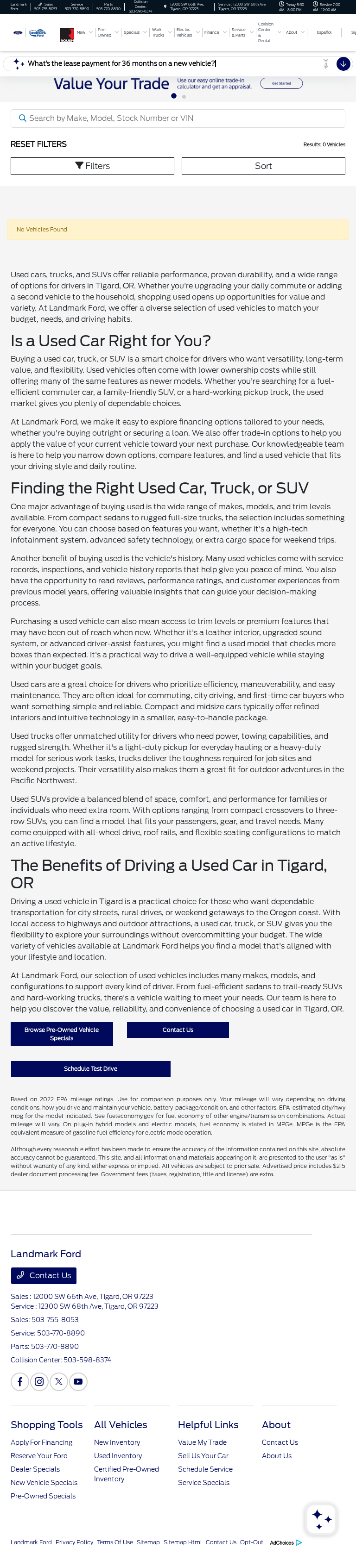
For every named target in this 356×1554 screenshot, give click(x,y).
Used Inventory (118, 1456)
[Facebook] (20, 1382)
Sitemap (148, 1542)
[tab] (174, 96)
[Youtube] (78, 1382)
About (276, 1424)
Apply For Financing (41, 1442)
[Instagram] (39, 1382)
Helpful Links (208, 1424)
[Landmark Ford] (36, 31)
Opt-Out (251, 1542)
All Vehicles (120, 1424)
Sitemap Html (183, 1542)
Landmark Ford (31, 1542)
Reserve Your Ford (39, 1456)
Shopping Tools (47, 1424)
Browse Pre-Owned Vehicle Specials (62, 1034)
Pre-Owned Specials (43, 1496)
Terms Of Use (115, 1542)
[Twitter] (59, 1382)
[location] (165, 7)
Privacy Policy (74, 1542)
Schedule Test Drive (90, 1068)
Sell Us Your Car (203, 1456)
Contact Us (178, 1029)
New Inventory (117, 1442)
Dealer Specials (35, 1469)
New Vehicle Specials (44, 1482)
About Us (277, 1456)
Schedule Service (205, 1469)
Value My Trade (202, 1442)
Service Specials (203, 1482)
